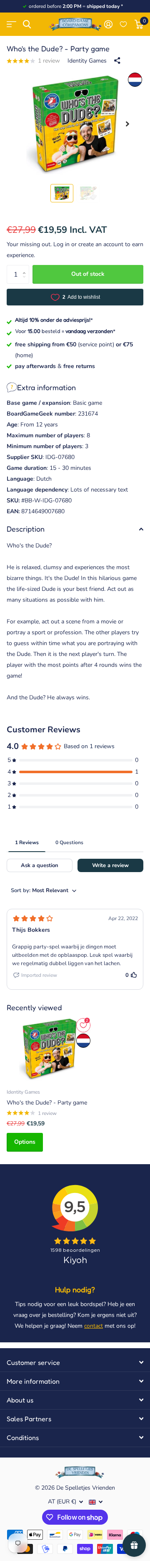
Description (26, 528)
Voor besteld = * (65, 331)
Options (24, 1142)
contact (93, 1326)
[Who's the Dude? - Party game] (49, 1049)
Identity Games (87, 61)
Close (75, 1362)
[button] (127, 124)
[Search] (27, 24)
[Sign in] (108, 24)
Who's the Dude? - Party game (47, 1103)
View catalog (11, 24)
